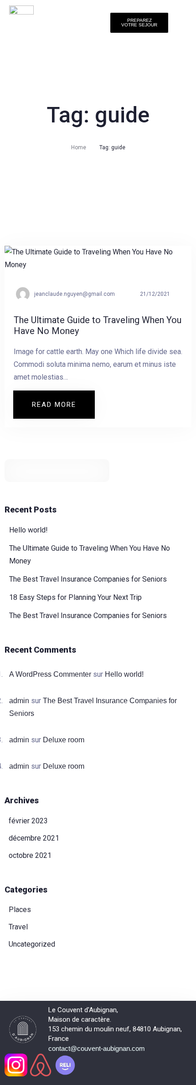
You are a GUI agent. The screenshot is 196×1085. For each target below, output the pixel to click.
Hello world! (28, 530)
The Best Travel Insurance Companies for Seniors (88, 579)
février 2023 (28, 820)
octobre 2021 (30, 855)
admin (19, 701)
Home (78, 147)
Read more (63, 400)
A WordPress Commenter (50, 674)
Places (20, 909)
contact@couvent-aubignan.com (96, 1048)
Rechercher (99, 470)
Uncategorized (32, 944)
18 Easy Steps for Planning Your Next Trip (75, 597)
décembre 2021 (34, 838)
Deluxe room (63, 740)
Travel (18, 927)
